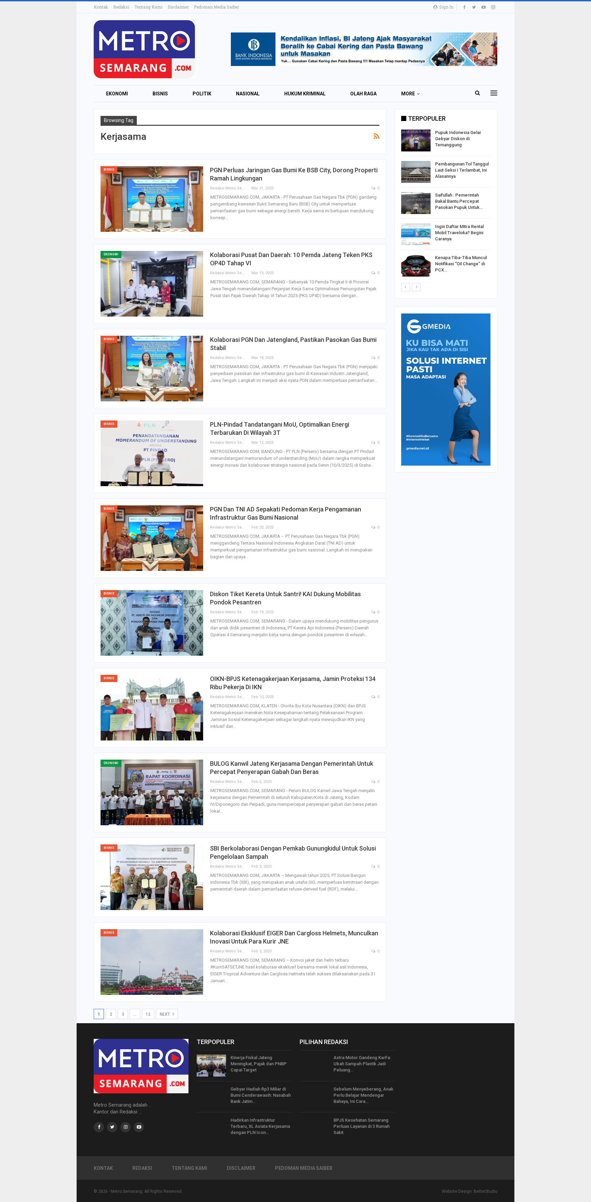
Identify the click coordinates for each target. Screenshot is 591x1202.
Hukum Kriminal (305, 93)
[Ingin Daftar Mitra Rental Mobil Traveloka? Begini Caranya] (416, 234)
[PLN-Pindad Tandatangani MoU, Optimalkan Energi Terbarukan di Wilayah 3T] (152, 453)
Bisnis (160, 93)
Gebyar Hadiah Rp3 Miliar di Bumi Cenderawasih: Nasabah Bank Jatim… (261, 1095)
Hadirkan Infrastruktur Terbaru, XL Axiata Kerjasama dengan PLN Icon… (260, 1126)
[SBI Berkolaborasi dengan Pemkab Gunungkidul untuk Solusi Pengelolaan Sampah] (152, 877)
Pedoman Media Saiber (216, 7)
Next (165, 1014)
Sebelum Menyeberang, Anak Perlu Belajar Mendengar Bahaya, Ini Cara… (363, 1095)
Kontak (101, 7)
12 (148, 1014)
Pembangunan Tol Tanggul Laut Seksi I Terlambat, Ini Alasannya (462, 170)
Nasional (248, 93)
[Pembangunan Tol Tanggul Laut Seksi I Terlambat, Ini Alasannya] (416, 172)
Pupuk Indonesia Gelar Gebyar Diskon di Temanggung (458, 138)
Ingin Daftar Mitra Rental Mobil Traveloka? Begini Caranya (459, 232)
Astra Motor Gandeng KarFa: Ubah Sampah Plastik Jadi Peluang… (362, 1063)
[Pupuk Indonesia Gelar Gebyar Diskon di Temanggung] (416, 140)
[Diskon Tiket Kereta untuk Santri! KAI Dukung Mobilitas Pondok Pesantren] (152, 623)
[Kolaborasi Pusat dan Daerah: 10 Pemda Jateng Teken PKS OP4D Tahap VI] (152, 284)
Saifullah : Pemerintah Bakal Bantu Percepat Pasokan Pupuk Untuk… (459, 201)
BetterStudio (485, 1191)
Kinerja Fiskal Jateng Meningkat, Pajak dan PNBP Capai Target (259, 1063)
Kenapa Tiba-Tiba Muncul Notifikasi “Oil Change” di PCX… (461, 263)
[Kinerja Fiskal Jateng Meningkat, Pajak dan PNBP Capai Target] (211, 1066)
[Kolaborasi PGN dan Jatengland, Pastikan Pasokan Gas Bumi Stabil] (152, 368)
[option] (445, 204)
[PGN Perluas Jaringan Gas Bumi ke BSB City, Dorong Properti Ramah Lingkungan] (152, 199)
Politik (202, 93)
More (408, 93)
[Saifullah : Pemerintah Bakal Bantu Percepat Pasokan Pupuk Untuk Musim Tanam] (416, 203)
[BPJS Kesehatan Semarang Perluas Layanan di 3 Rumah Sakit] (314, 1128)
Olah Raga (363, 93)
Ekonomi (117, 93)
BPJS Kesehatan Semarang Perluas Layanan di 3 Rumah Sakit (361, 1126)
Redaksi (121, 7)
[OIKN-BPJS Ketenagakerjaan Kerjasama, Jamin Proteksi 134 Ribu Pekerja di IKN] (152, 707)
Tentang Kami (148, 7)
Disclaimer (178, 7)
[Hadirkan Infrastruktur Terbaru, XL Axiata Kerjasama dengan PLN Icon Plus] (211, 1128)
